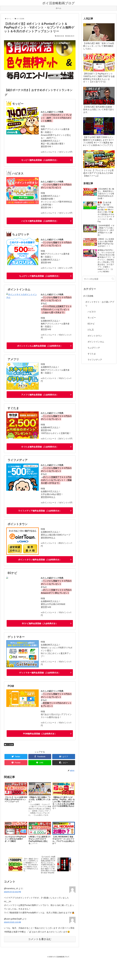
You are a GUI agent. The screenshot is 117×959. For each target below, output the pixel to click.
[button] (113, 278)
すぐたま (92, 353)
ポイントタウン (95, 335)
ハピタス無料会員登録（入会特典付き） (39, 220)
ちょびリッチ (94, 347)
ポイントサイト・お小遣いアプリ (99, 303)
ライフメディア (95, 359)
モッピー (92, 317)
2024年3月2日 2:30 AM (12, 922)
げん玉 (91, 329)
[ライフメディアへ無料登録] (22, 489)
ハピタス (92, 311)
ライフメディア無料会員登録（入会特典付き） (39, 510)
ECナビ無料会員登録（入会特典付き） (40, 623)
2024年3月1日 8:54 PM (12, 891)
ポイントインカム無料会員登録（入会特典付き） (39, 345)
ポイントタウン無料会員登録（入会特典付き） (39, 559)
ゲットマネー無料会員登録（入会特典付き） (39, 672)
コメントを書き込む (40, 939)
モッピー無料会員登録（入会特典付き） (39, 159)
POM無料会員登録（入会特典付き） (40, 733)
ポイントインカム (96, 341)
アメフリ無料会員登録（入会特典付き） (39, 394)
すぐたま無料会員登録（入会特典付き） (39, 446)
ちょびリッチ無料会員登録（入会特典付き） (39, 275)
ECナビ (91, 323)
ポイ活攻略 (9, 744)
